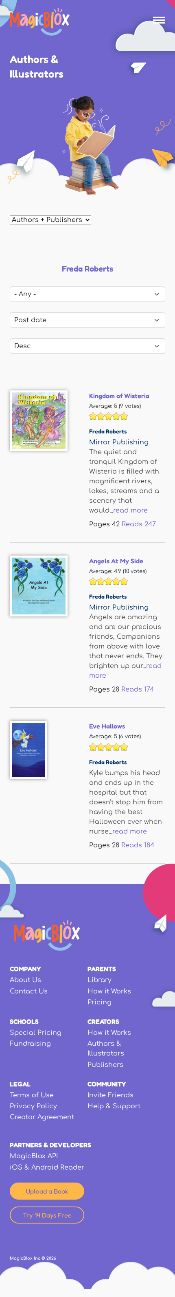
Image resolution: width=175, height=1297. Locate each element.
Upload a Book (47, 1191)
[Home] (40, 22)
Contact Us (29, 991)
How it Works (109, 991)
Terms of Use (32, 1095)
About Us (25, 980)
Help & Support (114, 1106)
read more (130, 510)
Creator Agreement (42, 1117)
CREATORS (103, 1021)
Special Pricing (35, 1032)
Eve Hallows (107, 726)
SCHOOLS (24, 1021)
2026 (51, 1258)
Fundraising (30, 1043)
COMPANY (25, 969)
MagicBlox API (34, 1156)
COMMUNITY (107, 1084)
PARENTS (102, 969)
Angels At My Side (116, 561)
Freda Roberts (108, 431)
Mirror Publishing (119, 442)
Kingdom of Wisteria (119, 396)
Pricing (100, 1002)
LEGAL (20, 1084)
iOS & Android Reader (47, 1167)
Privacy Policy (33, 1106)
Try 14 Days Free (47, 1215)
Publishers (105, 1065)
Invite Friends (110, 1095)
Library (100, 980)
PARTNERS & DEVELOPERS (50, 1145)
